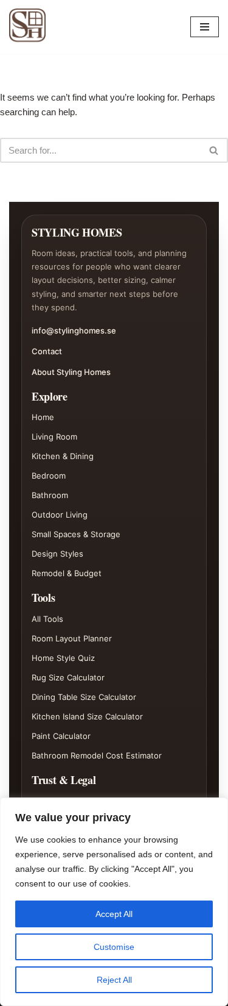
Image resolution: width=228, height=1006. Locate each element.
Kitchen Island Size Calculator (87, 716)
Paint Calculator (61, 736)
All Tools (47, 619)
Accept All (114, 914)
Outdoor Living (60, 514)
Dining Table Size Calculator (84, 697)
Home (43, 417)
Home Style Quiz (63, 658)
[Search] (214, 150)
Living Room (54, 436)
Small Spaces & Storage (76, 534)
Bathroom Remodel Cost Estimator (97, 755)
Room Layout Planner (72, 638)
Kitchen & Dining (63, 456)
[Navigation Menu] (204, 26)
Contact (47, 351)
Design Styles (57, 553)
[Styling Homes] (30, 27)
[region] (114, 901)
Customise (114, 947)
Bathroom (50, 495)
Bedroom (49, 475)
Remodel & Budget (67, 573)
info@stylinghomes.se (74, 330)
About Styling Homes (71, 372)
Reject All (114, 980)
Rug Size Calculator (68, 677)
